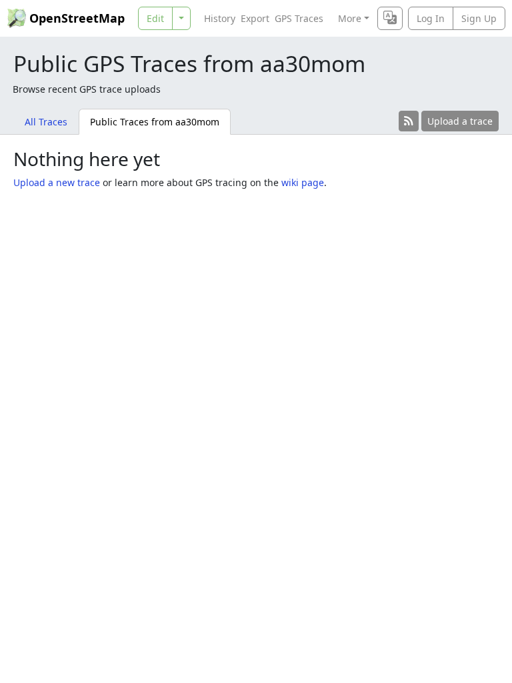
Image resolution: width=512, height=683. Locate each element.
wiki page (302, 182)
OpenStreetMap (77, 18)
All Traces (46, 121)
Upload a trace (460, 121)
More (349, 18)
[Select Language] (390, 18)
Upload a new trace (56, 182)
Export (255, 18)
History (219, 18)
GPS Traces (299, 18)
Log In (431, 18)
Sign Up (479, 18)
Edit (155, 18)
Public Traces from (154, 121)
